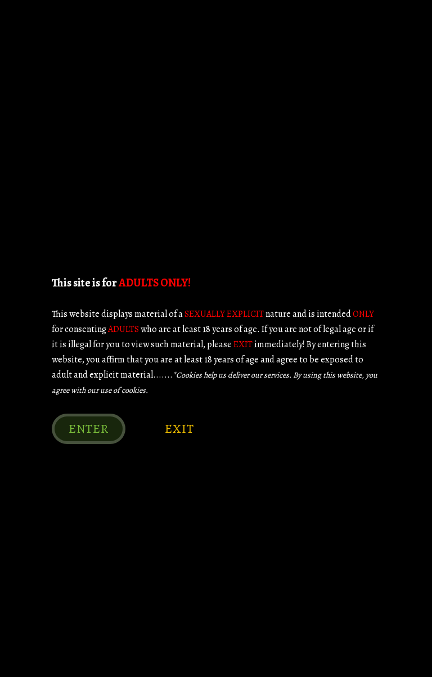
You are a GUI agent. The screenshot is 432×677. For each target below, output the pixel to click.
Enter (89, 428)
